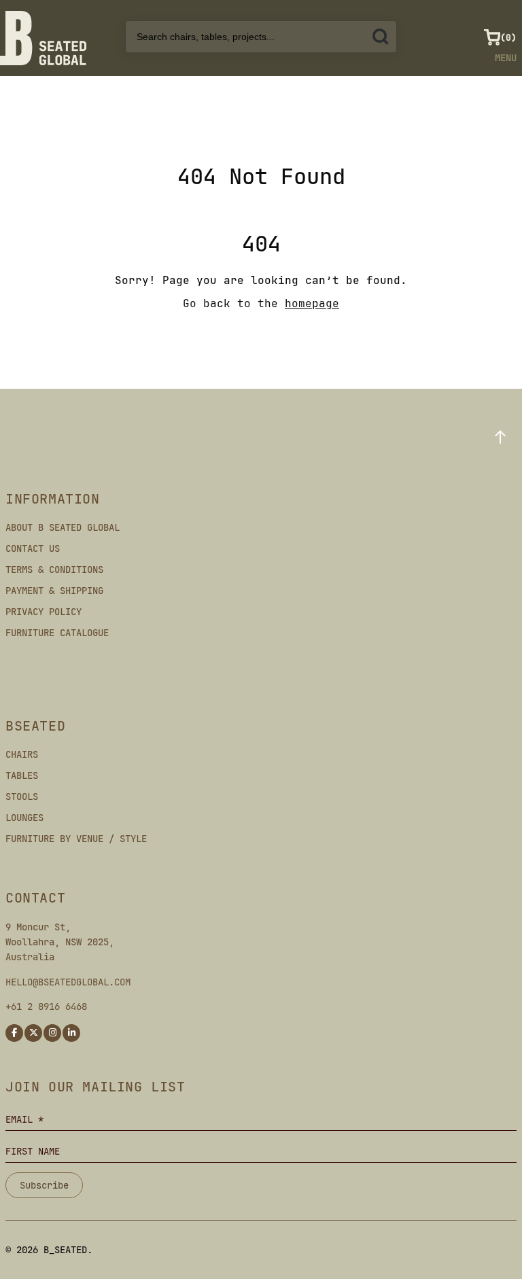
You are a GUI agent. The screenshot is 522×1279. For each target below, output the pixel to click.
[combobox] (261, 36)
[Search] (380, 36)
